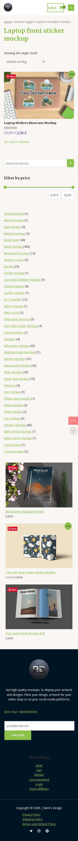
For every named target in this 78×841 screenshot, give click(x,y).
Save (14, 467)
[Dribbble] (39, 831)
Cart (39, 770)
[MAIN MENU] (71, 7)
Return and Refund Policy (39, 824)
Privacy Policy (31, 814)
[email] (30, 831)
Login (39, 784)
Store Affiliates (39, 789)
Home (8, 22)
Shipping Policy (32, 819)
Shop (39, 765)
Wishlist (39, 775)
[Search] (70, 163)
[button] (16, 142)
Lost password (39, 779)
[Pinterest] (47, 831)
